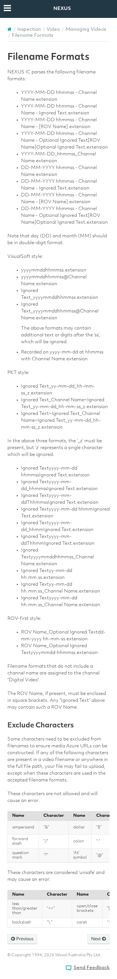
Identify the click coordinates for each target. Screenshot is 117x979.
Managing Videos (86, 29)
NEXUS (62, 9)
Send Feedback (92, 968)
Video (53, 29)
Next (96, 939)
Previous (24, 939)
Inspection (29, 29)
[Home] (9, 29)
